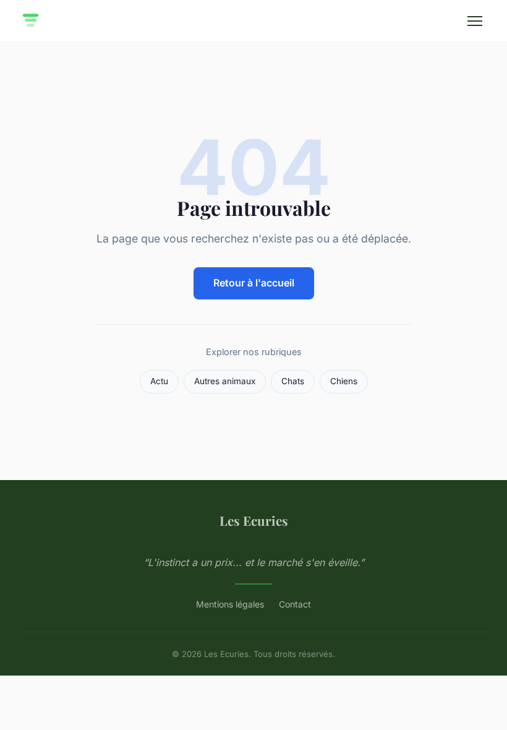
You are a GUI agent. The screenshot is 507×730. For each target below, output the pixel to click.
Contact (295, 604)
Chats (292, 381)
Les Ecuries (253, 520)
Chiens (343, 381)
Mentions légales (230, 604)
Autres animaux (224, 381)
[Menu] (474, 21)
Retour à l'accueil (253, 283)
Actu (159, 381)
